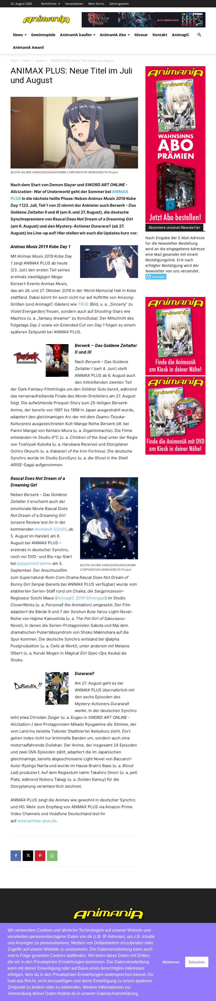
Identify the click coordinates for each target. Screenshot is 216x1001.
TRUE (83, 304)
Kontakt (160, 34)
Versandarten (74, 4)
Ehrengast (81, 597)
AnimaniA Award (28, 47)
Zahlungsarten (119, 4)
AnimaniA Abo (113, 34)
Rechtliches (48, 4)
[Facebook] (16, 855)
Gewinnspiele (43, 34)
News (18, 34)
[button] (199, 34)
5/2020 (51, 529)
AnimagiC (180, 34)
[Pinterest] (40, 855)
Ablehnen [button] (171, 962)
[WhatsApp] (52, 855)
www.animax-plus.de (36, 820)
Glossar (141, 34)
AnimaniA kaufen (76, 34)
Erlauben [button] (197, 962)
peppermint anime (34, 563)
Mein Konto (96, 4)
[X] (28, 855)
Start (14, 60)
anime (40, 60)
